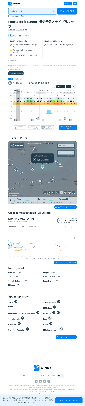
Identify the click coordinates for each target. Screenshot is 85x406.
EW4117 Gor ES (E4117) (21, 218)
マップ (24, 375)
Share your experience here (66, 337)
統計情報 (18, 79)
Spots (17, 16)
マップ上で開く (68, 11)
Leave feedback (17, 73)
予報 (10, 79)
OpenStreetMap (66, 196)
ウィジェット (44, 375)
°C (11, 103)
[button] (26, 30)
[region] (42, 169)
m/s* (11, 101)
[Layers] (45, 192)
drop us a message (50, 391)
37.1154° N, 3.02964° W (16, 30)
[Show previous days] (14, 201)
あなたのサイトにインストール (68, 127)
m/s (19, 82)
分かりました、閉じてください (69, 400)
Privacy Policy (38, 393)
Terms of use (47, 393)
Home (10, 16)
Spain (23, 16)
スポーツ (33, 375)
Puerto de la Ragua (37, 82)
